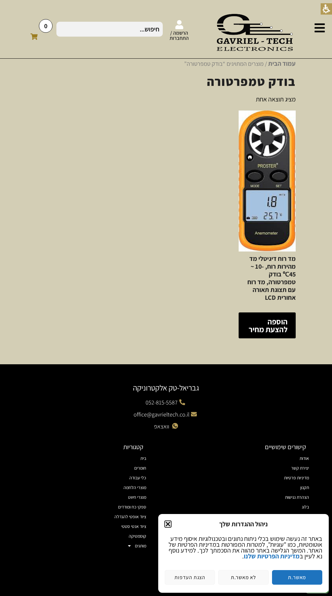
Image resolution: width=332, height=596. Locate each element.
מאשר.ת (297, 577)
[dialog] (243, 553)
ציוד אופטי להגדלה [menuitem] (130, 517)
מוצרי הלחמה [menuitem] (135, 487)
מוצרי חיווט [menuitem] (137, 497)
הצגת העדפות (189, 577)
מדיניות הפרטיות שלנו (272, 556)
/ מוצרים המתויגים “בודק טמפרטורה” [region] (240, 63)
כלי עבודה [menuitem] (137, 478)
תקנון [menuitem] (304, 487)
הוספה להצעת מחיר (268, 325)
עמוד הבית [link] (282, 63)
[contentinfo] (247, 497)
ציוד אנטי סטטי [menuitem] (133, 526)
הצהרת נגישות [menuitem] (297, 497)
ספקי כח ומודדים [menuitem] (132, 507)
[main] (166, 208)
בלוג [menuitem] (305, 507)
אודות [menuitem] (304, 458)
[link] (320, 28)
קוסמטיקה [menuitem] (137, 536)
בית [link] (143, 458)
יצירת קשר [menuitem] (300, 468)
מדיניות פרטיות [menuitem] (296, 478)
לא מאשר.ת (243, 577)
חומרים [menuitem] (140, 468)
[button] (168, 524)
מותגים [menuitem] (140, 546)
